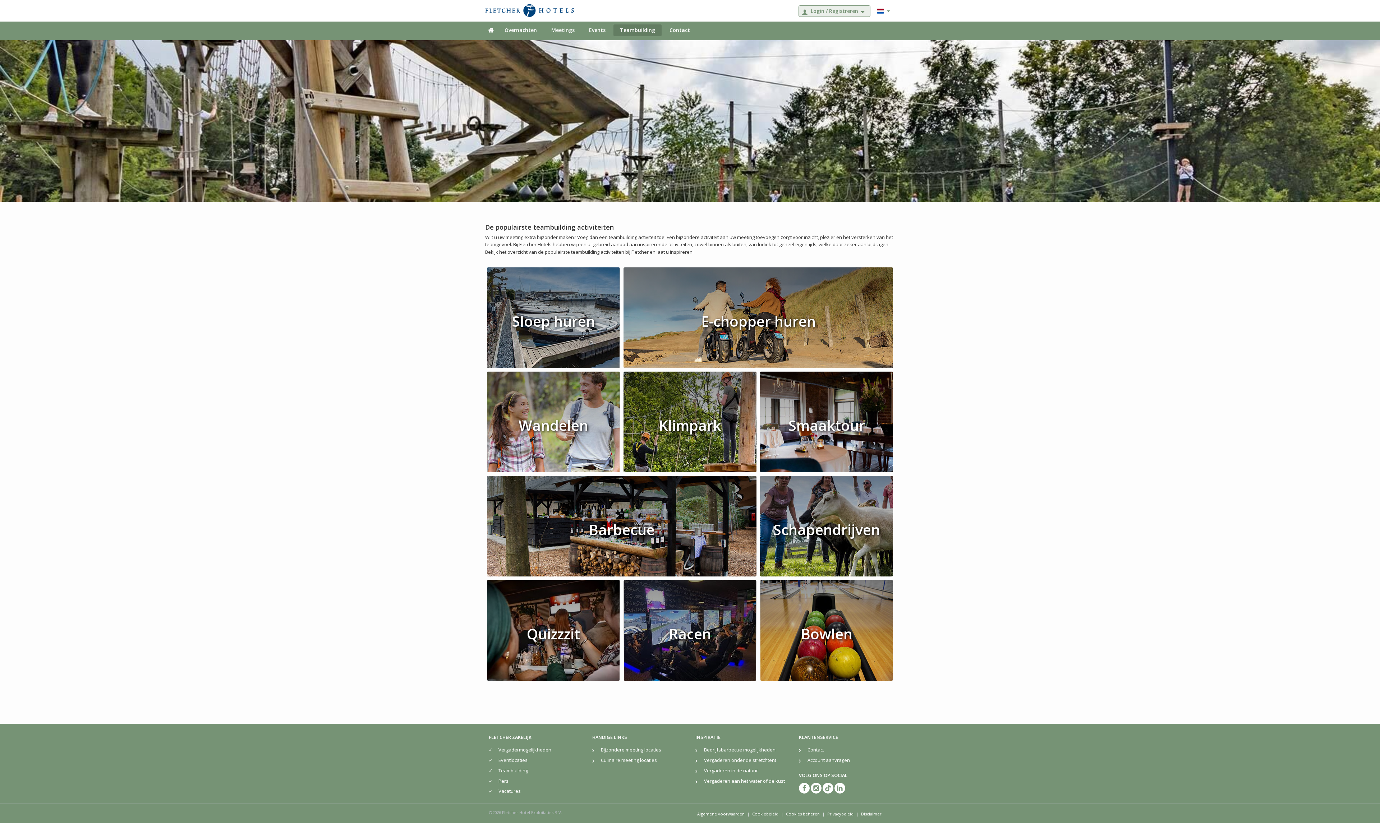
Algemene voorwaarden (721, 814)
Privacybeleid (840, 814)
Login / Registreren (834, 11)
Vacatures (509, 791)
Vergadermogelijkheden (524, 749)
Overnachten (521, 30)
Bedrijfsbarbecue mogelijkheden (740, 749)
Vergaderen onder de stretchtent (740, 760)
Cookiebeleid (765, 814)
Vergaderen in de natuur (731, 770)
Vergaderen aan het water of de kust (744, 781)
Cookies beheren (803, 814)
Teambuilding (637, 30)
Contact (680, 30)
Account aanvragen (829, 760)
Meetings (563, 30)
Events (597, 30)
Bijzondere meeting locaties (631, 749)
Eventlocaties (513, 760)
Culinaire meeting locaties (629, 760)
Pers (503, 781)
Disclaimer (871, 814)
